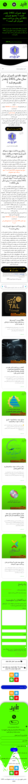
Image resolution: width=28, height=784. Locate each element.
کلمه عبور (24, 741)
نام (25, 628)
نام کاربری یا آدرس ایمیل (21, 735)
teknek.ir (8, 106)
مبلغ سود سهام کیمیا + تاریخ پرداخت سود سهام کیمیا (15, 420)
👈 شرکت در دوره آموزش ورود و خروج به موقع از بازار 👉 (14, 269)
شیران (12, 668)
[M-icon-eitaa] (11, 675)
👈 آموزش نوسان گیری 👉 (14, 129)
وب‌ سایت (23, 640)
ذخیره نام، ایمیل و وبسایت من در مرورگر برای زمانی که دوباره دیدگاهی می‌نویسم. (14, 649)
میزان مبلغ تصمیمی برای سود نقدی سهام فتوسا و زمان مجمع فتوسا (14, 515)
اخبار (13, 661)
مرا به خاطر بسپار (21, 746)
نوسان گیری (12, 112)
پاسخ (25, 595)
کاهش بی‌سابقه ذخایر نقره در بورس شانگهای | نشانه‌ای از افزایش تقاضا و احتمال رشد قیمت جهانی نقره (15, 370)
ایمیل (24, 634)
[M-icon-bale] (11, 679)
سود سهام (7, 667)
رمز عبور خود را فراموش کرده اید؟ (19, 753)
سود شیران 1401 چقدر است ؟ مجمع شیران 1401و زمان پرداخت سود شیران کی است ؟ (15, 16)
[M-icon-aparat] (16, 679)
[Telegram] (16, 675)
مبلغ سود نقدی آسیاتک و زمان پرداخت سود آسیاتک (14, 563)
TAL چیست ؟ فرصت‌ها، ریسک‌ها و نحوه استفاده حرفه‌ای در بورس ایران (14, 322)
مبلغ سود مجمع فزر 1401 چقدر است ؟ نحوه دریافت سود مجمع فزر (14, 171)
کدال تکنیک (8, 661)
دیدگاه (24, 608)
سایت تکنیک (14, 106)
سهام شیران (14, 667)
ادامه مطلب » (22, 334)
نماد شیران (8, 668)
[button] (14, 4)
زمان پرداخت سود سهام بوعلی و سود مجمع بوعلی (14, 467)
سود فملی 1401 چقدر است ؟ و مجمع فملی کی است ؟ (14, 221)
